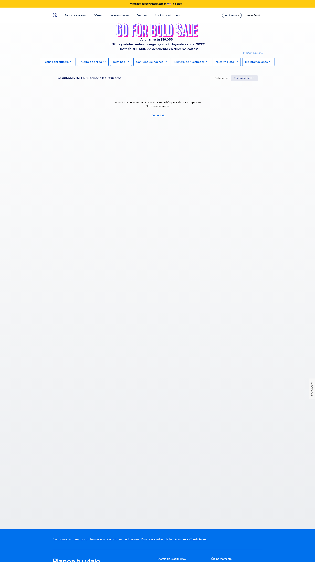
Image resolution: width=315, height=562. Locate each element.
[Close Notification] (311, 4)
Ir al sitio (177, 3)
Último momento (221, 559)
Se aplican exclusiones (253, 53)
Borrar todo (158, 115)
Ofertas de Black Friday (172, 559)
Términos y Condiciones (189, 539)
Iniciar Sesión (254, 15)
